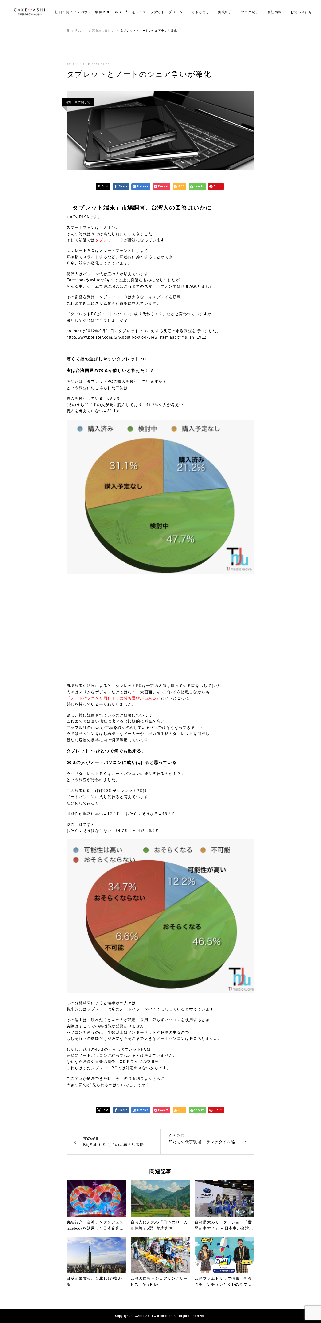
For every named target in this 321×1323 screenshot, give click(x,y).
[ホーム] (68, 30)
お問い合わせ (301, 12)
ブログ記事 (250, 12)
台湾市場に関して (77, 102)
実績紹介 (225, 12)
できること (200, 12)
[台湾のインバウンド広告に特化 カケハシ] (29, 12)
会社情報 (274, 12)
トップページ (172, 12)
